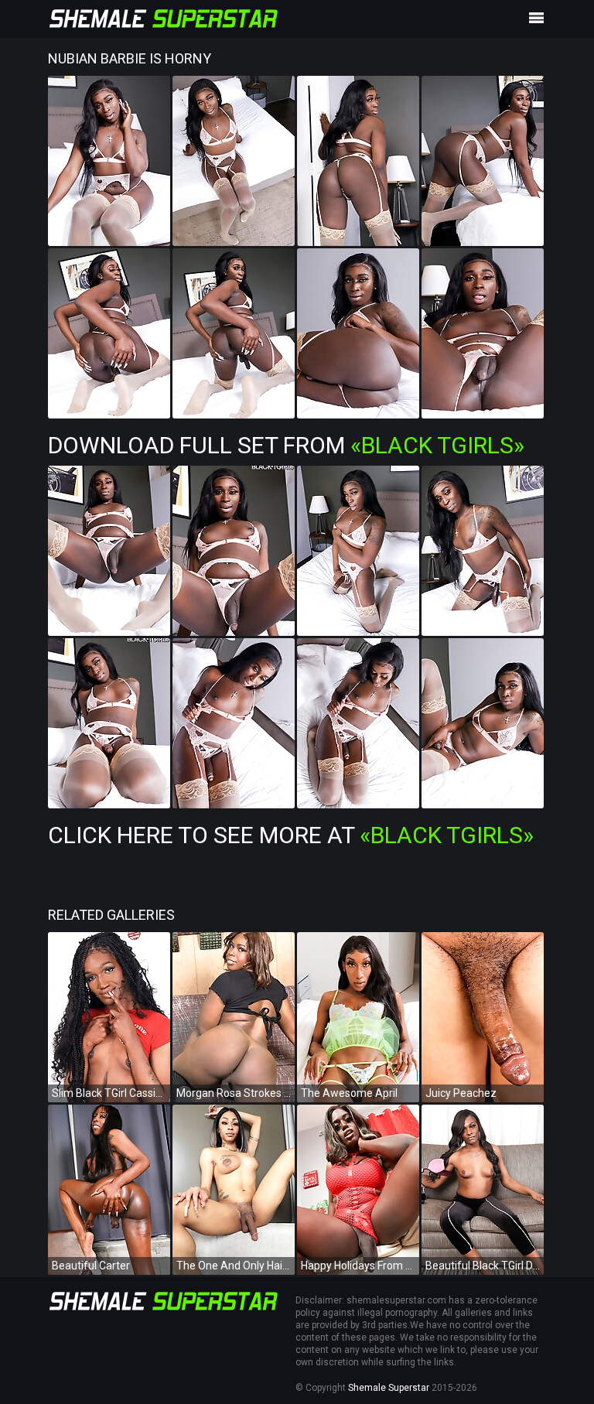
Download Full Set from (286, 445)
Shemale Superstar (388, 1387)
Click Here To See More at (291, 835)
